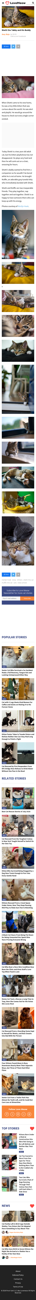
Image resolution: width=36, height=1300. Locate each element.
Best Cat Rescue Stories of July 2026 (16, 811)
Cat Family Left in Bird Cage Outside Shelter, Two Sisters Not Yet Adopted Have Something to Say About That (16, 1226)
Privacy (18, 1283)
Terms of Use (18, 1287)
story (14, 580)
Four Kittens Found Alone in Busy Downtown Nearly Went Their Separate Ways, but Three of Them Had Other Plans (17, 1066)
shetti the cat (28, 580)
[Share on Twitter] (13, 46)
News (4, 667)
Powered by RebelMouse (30, 4)
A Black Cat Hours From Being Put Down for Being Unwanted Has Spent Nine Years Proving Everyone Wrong (17, 937)
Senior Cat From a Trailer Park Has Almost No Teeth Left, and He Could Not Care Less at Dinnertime (17, 1099)
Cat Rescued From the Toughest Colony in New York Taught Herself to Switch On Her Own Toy (18, 841)
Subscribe (27, 598)
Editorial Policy (18, 1275)
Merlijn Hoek (23, 206)
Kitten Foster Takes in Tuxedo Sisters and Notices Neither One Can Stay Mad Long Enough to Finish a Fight (18, 736)
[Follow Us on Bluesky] (24, 1114)
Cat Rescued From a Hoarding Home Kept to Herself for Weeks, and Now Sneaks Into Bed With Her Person (18, 1033)
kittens (19, 580)
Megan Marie (13, 1232)
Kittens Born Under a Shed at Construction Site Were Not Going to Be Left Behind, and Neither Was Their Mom (26, 1141)
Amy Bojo (6, 34)
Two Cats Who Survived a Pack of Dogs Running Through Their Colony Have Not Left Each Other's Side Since (26, 1184)
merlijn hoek (6, 580)
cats (15, 583)
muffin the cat (7, 583)
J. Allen (11, 1257)
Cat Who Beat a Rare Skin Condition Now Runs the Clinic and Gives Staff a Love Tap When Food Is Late (18, 969)
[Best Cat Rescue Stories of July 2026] (18, 798)
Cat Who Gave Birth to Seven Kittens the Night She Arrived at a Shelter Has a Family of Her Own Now (17, 1251)
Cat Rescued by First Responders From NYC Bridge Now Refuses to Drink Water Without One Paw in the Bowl (17, 768)
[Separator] (18, 46)
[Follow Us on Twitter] (12, 1114)
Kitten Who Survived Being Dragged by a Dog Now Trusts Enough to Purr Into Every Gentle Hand (18, 873)
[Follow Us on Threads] (29, 1114)
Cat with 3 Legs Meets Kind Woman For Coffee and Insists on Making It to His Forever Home (17, 704)
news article (22, 583)
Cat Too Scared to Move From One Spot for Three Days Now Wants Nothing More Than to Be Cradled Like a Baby (26, 1163)
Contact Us (18, 1279)
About (18, 1271)
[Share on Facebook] (6, 46)
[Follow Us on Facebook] (7, 1114)
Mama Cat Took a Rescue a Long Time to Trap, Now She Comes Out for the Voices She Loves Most (18, 1001)
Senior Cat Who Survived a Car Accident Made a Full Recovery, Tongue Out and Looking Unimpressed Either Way (17, 672)
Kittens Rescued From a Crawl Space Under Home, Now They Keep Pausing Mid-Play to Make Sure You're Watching (17, 905)
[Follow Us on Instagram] (18, 1114)
